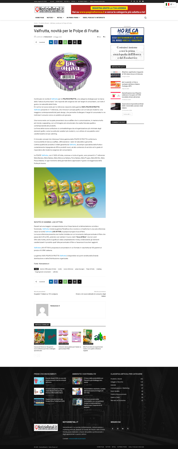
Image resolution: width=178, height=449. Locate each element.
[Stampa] (75, 42)
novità (60, 269)
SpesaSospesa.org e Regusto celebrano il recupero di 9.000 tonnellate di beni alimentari (131, 95)
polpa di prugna (79, 269)
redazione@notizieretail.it (77, 439)
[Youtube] (143, 1)
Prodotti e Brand (44, 23)
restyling (98, 269)
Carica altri (127, 114)
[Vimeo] (140, 1)
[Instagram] (134, 1)
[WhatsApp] (65, 42)
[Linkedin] (51, 42)
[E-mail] (70, 42)
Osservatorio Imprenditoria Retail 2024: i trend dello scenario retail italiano (132, 106)
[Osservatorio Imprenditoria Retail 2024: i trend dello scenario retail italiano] (116, 106)
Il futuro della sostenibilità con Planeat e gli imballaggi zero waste (93, 380)
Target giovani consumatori (43, 272)
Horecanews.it (44, 264)
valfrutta (55, 272)
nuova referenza (68, 269)
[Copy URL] (79, 42)
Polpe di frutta (90, 269)
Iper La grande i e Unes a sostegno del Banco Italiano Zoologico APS (131, 84)
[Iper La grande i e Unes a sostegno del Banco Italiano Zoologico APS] (116, 84)
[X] (137, 1)
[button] (145, 17)
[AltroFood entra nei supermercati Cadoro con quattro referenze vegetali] (94, 337)
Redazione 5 (48, 37)
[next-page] (38, 355)
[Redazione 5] (35, 37)
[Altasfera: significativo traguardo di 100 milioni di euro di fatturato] (116, 74)
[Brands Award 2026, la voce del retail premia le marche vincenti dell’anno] (39, 380)
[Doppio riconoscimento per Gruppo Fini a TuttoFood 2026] (39, 401)
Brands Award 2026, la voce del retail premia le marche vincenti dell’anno (56, 380)
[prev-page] (35, 355)
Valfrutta (37, 110)
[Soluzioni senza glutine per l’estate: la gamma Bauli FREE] (70, 337)
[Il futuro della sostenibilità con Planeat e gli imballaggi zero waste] (77, 380)
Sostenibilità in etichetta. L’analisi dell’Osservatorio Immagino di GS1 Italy (94, 391)
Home (36, 23)
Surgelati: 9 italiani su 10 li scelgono (46, 294)
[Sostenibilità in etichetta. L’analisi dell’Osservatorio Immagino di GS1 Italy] (77, 391)
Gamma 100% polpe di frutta (48, 269)
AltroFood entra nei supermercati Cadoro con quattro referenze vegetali (93, 348)
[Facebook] (131, 1)
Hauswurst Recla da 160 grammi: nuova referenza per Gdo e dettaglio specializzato (44, 348)
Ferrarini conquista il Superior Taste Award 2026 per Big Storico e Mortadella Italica (55, 391)
